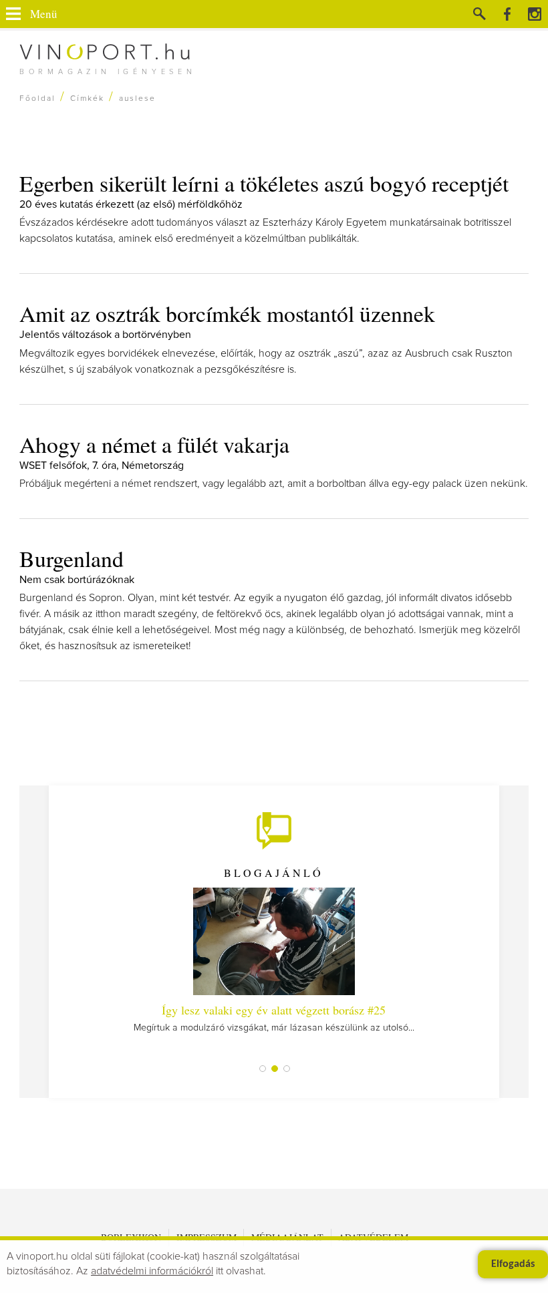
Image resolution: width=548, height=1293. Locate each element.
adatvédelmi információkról (152, 1271)
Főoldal (37, 99)
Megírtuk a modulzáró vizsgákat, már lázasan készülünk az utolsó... (274, 1017)
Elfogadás (513, 1264)
